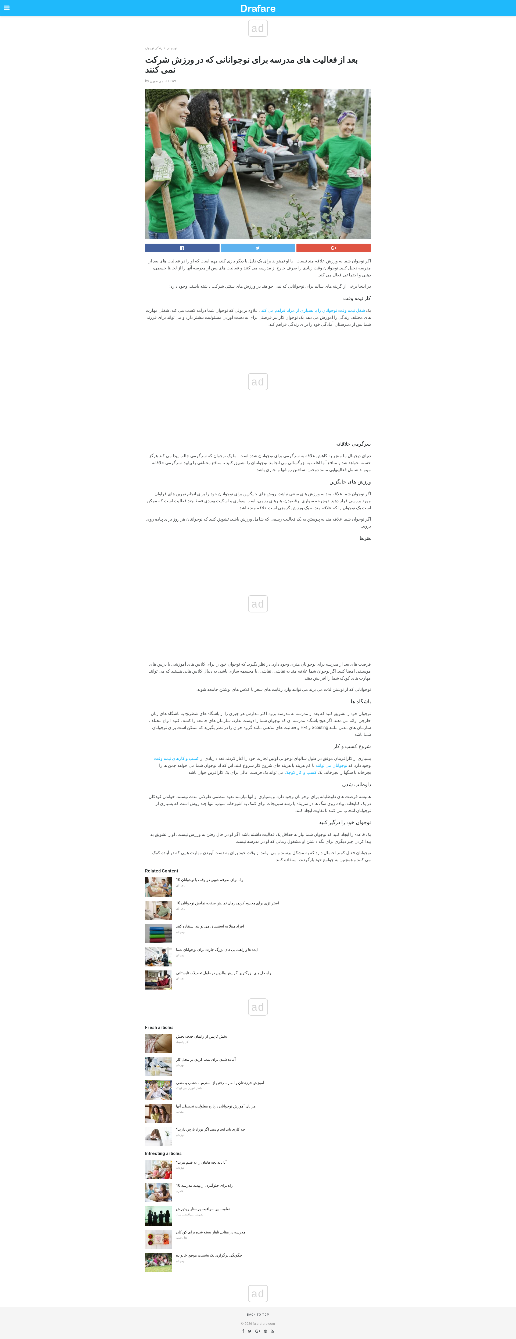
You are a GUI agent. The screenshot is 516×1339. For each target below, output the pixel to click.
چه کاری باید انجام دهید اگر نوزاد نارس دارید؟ (210, 1129)
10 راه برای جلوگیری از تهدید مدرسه (204, 1185)
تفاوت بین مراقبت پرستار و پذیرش (203, 1209)
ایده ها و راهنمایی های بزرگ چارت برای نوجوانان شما (217, 949)
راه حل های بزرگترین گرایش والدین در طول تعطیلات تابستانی (223, 973)
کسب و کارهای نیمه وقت (176, 758)
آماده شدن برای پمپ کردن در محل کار (206, 1059)
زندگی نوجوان (153, 48)
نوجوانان (172, 48)
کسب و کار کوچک (301, 772)
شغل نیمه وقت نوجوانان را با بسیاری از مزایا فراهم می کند (313, 310)
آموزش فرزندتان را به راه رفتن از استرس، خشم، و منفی (220, 1083)
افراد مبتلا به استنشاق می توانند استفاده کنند (210, 926)
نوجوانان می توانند (331, 765)
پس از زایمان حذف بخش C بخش (201, 1036)
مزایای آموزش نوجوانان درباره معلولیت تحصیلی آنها (216, 1106)
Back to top (258, 1314)
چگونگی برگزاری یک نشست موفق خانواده (209, 1255)
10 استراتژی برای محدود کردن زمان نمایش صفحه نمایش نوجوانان (227, 903)
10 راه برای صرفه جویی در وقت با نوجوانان (209, 880)
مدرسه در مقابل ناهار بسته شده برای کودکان (210, 1232)
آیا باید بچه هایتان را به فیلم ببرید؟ (201, 1162)
